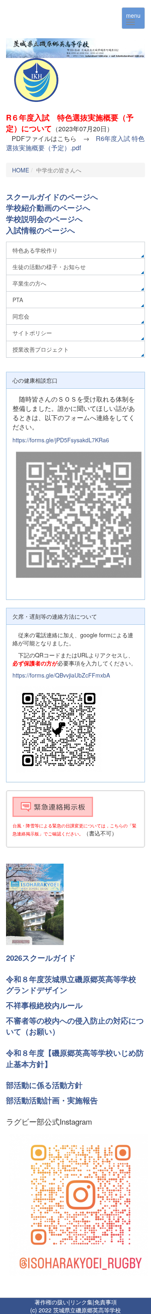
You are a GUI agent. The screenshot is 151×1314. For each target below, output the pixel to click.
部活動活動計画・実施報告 (52, 1100)
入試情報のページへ (40, 230)
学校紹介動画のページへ (48, 207)
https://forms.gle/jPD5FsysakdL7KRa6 (60, 440)
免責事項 (105, 1302)
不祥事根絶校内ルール (44, 1005)
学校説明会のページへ (44, 218)
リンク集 (81, 1302)
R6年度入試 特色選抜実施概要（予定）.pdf (75, 143)
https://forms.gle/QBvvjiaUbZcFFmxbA (61, 675)
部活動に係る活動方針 (44, 1085)
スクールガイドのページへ (52, 196)
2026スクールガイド (41, 957)
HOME (20, 170)
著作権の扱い (51, 1302)
